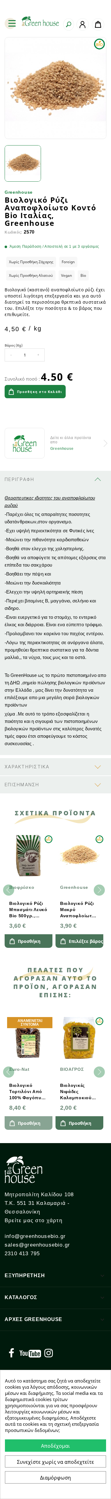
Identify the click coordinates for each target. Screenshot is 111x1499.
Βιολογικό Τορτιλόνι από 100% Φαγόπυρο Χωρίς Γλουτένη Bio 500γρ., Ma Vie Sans (28, 1092)
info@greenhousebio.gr (35, 1236)
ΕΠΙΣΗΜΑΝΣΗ (22, 785)
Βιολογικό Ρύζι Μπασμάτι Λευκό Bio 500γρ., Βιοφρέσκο (28, 910)
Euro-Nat (19, 1069)
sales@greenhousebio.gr (37, 1245)
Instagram (48, 1353)
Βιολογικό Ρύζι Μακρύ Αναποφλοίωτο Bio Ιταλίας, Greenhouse (77, 910)
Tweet (29, 414)
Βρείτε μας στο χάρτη (33, 1220)
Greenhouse (19, 192)
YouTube (30, 1353)
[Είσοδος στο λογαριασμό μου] (82, 24)
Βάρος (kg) (14, 345)
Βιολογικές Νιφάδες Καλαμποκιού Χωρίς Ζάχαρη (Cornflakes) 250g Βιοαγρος (77, 1092)
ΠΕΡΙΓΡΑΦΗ (19, 479)
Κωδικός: (14, 232)
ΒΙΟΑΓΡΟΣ (72, 1069)
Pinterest (46, 414)
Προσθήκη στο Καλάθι (39, 392)
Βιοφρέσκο (21, 887)
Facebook (11, 1353)
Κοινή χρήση (11, 414)
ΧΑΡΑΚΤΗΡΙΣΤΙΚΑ (27, 767)
